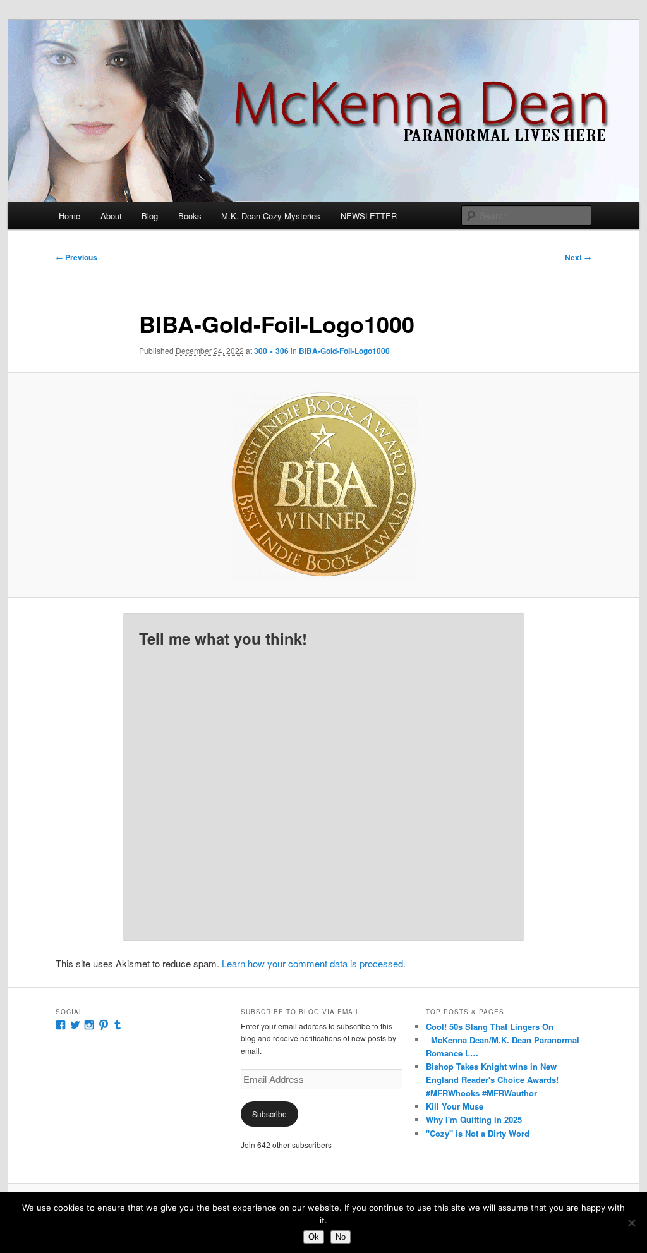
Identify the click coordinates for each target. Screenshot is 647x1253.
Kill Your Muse (454, 1106)
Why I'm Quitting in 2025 (474, 1119)
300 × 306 (271, 350)
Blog (150, 216)
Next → (578, 257)
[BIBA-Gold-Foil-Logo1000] (323, 484)
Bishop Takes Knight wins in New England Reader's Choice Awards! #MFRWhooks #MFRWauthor (492, 1079)
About (111, 216)
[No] (631, 1222)
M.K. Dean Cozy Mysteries (270, 216)
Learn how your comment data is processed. (314, 963)
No (341, 1237)
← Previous (76, 257)
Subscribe (269, 1113)
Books (190, 216)
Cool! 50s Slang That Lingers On (489, 1026)
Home (69, 216)
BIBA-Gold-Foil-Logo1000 (344, 350)
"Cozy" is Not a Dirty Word (477, 1133)
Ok (313, 1237)
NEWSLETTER (369, 216)
